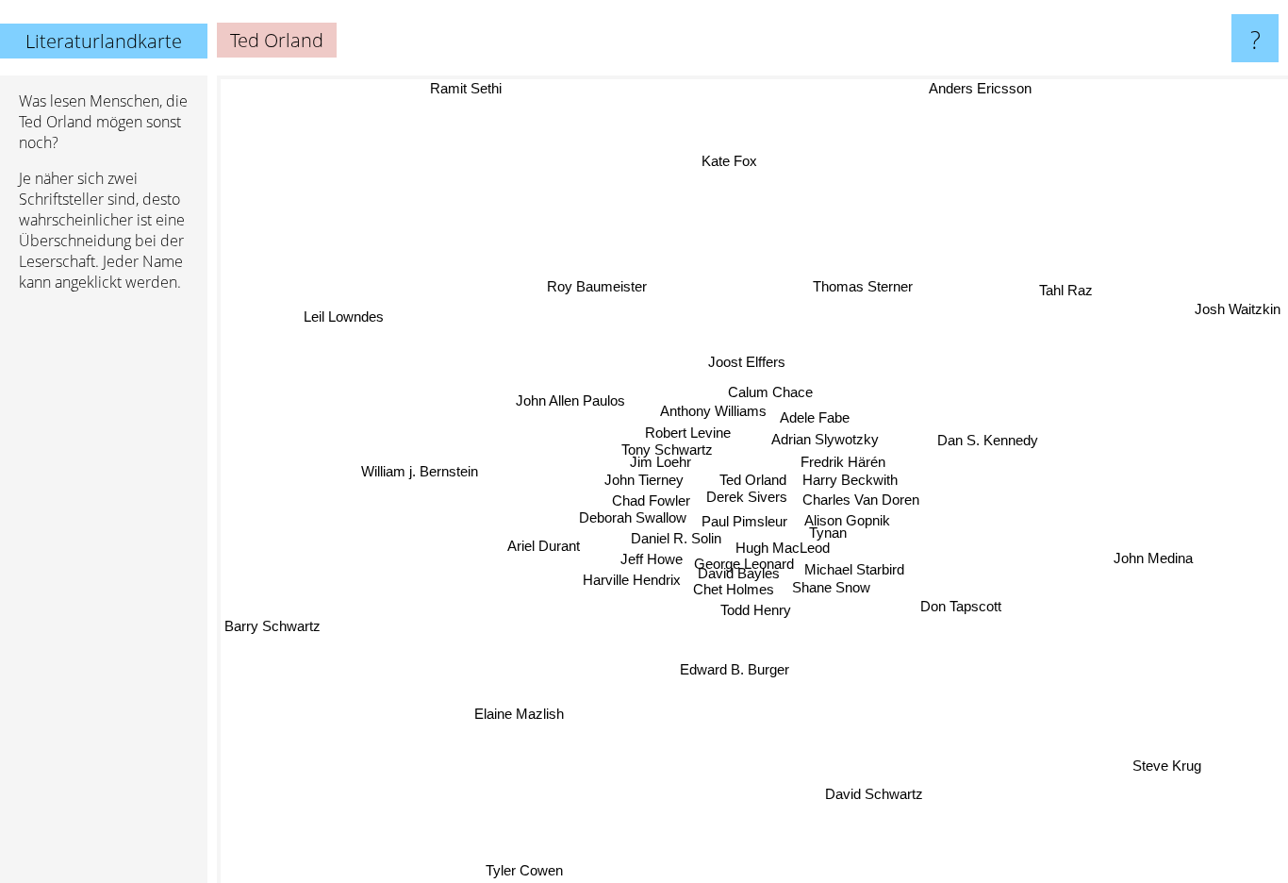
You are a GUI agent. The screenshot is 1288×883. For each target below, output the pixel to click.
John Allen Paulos (570, 401)
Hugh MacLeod (785, 549)
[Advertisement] (103, 595)
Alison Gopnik (857, 517)
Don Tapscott (961, 605)
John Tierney (644, 483)
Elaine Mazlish (519, 714)
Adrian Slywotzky (822, 437)
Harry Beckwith (851, 477)
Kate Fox (729, 161)
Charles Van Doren (862, 495)
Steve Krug (1167, 766)
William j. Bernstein (419, 469)
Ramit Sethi (466, 88)
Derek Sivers (748, 499)
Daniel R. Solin (679, 539)
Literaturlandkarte (103, 41)
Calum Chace (767, 390)
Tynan (834, 532)
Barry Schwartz (272, 624)
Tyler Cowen (523, 870)
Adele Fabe (814, 416)
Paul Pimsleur (758, 521)
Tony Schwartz (663, 451)
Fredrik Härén (843, 459)
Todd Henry (746, 609)
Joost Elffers (743, 362)
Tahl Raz (1067, 291)
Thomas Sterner (863, 287)
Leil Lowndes (345, 316)
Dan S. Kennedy (987, 441)
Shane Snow (833, 590)
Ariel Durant (543, 545)
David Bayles (736, 574)
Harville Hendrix (630, 580)
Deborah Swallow (639, 519)
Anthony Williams (711, 411)
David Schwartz (875, 795)
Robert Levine (686, 433)
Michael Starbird (857, 572)
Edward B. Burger (735, 670)
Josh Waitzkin (1237, 309)
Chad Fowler (657, 504)
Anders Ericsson (979, 88)
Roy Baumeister (596, 286)
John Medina (1153, 558)
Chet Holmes (731, 589)
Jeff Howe (650, 561)
